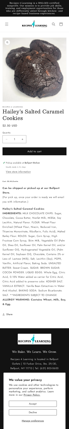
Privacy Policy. (32, 395)
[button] (6, 24)
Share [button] (9, 314)
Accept (33, 404)
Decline (33, 412)
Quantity (7, 132)
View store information (18, 171)
